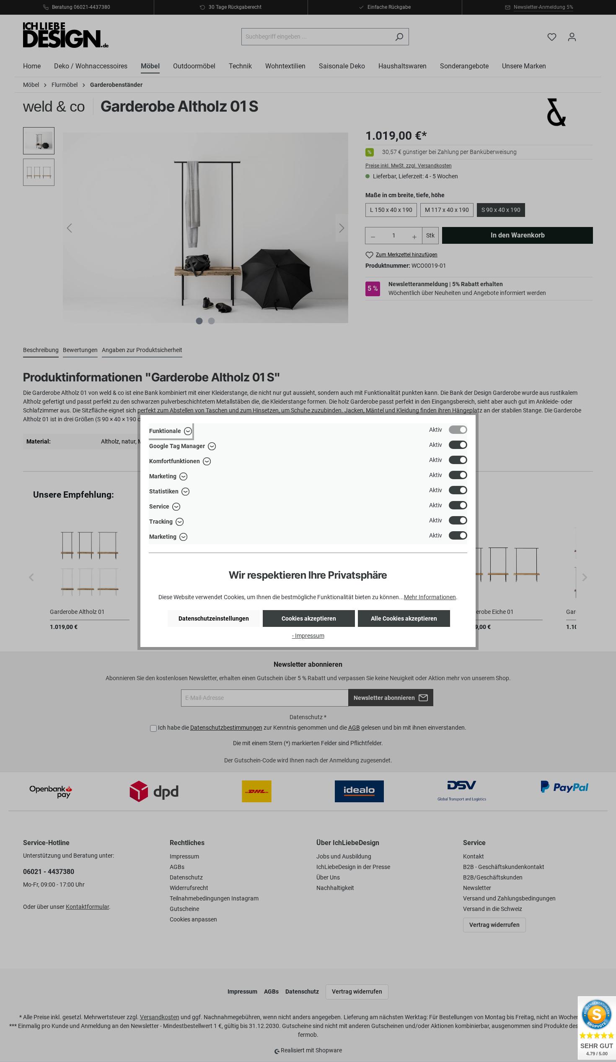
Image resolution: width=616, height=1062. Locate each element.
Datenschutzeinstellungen (214, 618)
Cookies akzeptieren (309, 618)
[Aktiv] (458, 429)
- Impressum (308, 635)
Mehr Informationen (430, 597)
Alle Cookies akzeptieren (404, 618)
